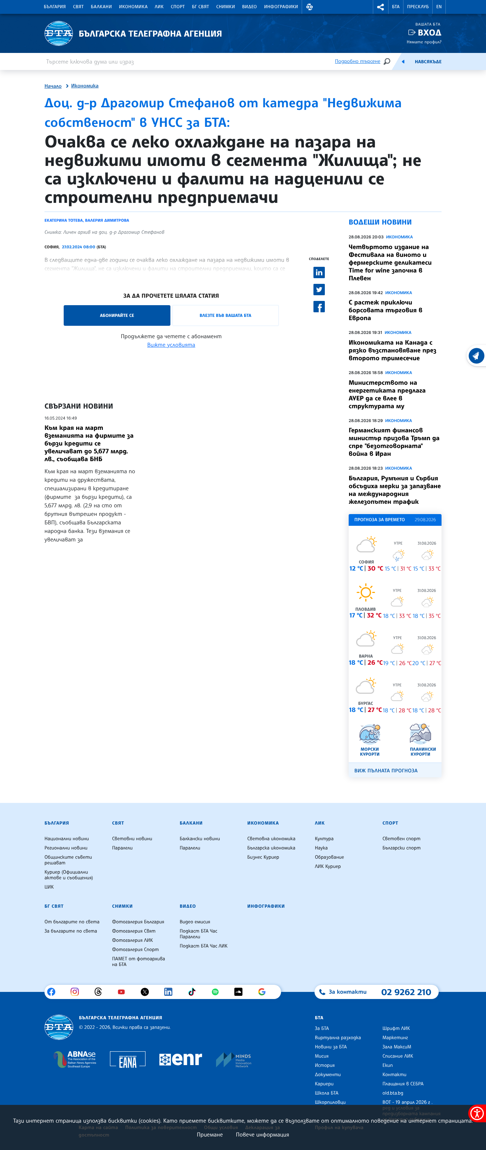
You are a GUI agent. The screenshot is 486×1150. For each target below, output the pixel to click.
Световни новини (132, 839)
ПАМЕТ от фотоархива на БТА (138, 961)
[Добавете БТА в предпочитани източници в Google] (264, 992)
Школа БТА (326, 1093)
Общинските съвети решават (68, 860)
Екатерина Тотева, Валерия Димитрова (86, 220)
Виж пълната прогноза (386, 771)
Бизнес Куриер (263, 857)
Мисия (322, 1056)
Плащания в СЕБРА (402, 1084)
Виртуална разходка (338, 1038)
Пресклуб (418, 7)
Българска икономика (271, 848)
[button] (309, 7)
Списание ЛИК (397, 1056)
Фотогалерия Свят (133, 931)
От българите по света (72, 922)
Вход (430, 32)
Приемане (210, 1134)
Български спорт (401, 848)
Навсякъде (428, 62)
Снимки (225, 7)
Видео (249, 7)
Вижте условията (171, 344)
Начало (53, 86)
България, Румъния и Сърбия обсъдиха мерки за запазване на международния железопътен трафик (395, 490)
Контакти (394, 1075)
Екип (387, 1065)
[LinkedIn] (171, 992)
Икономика (133, 7)
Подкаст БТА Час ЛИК (204, 946)
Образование (329, 857)
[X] (147, 992)
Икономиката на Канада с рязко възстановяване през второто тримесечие (392, 350)
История (325, 1065)
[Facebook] (53, 992)
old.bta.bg (392, 1093)
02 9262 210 (406, 992)
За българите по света (70, 931)
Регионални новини (66, 848)
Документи (328, 1075)
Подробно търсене (357, 61)
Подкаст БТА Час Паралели (198, 934)
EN (439, 7)
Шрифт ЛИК (396, 1028)
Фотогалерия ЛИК (132, 940)
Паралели (122, 848)
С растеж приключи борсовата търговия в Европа (385, 310)
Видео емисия (195, 922)
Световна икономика (271, 839)
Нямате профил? (424, 41)
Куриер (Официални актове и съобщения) (68, 875)
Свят (78, 7)
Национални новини (66, 839)
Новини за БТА (331, 1047)
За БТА (322, 1028)
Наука (321, 848)
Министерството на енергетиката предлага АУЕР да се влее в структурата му (387, 394)
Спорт (178, 7)
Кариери (324, 1084)
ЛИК (159, 7)
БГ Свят (200, 7)
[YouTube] (124, 992)
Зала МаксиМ (396, 1047)
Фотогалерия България (138, 922)
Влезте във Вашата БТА (225, 315)
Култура (324, 839)
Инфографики (281, 7)
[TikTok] (194, 992)
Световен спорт (401, 839)
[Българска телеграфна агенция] (58, 1027)
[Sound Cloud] (241, 992)
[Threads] (100, 992)
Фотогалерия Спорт (135, 949)
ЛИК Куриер (328, 866)
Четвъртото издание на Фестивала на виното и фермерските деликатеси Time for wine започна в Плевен (390, 262)
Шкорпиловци (330, 1102)
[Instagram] (77, 992)
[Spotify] (217, 992)
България (55, 7)
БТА (396, 7)
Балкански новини (200, 839)
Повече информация (262, 1134)
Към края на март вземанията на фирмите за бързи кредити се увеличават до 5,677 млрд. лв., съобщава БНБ (88, 443)
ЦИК (49, 887)
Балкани (101, 7)
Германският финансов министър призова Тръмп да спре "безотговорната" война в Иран (394, 442)
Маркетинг (395, 1038)
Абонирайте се (117, 315)
